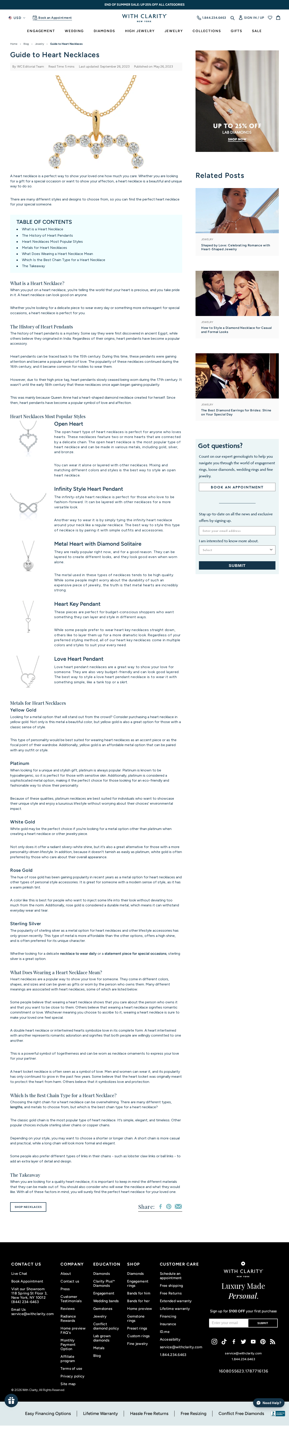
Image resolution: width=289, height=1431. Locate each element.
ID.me (165, 1332)
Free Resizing (193, 1413)
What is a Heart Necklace (42, 229)
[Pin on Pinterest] (169, 1206)
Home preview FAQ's (73, 1330)
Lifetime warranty (175, 1308)
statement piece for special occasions (135, 953)
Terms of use (71, 1368)
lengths (16, 1107)
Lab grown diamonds (102, 1338)
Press (65, 1289)
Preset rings (137, 1328)
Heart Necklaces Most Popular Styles (52, 241)
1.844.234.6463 (173, 1355)
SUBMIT (237, 565)
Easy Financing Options (48, 1413)
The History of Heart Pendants (47, 235)
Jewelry (39, 43)
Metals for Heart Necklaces (44, 247)
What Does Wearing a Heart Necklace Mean (57, 254)
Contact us (70, 1281)
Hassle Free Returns (149, 1413)
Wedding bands (106, 1301)
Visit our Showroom (28, 1289)
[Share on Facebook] (160, 1206)
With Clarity (30, 1390)
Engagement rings (137, 1283)
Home (13, 43)
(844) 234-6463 (25, 1302)
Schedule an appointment (171, 1275)
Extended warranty (176, 1301)
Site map (68, 1384)
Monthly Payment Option (68, 1344)
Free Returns (171, 1293)
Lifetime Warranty (100, 1413)
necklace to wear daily (78, 953)
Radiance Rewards (68, 1318)
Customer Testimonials (71, 1298)
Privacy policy (72, 1376)
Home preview (139, 1308)
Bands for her (138, 1301)
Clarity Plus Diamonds (104, 1283)
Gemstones (102, 1308)
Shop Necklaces (28, 1207)
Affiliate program (68, 1358)
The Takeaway (33, 266)
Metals (99, 1348)
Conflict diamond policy (106, 1326)
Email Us (18, 1309)
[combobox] (236, 550)
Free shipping (171, 1285)
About (66, 1273)
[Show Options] (271, 550)
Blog (26, 43)
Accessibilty (170, 1339)
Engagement (103, 1293)
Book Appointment (27, 1281)
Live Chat (19, 1273)
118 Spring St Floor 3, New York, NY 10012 (29, 1295)
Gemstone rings (135, 1318)
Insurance (168, 1324)
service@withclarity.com (32, 1314)
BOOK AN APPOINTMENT (237, 487)
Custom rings (138, 1336)
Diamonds (101, 1273)
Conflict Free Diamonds (241, 1413)
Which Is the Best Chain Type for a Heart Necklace (63, 260)
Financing (168, 1316)
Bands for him (138, 1293)
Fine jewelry (137, 1343)
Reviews (68, 1308)
